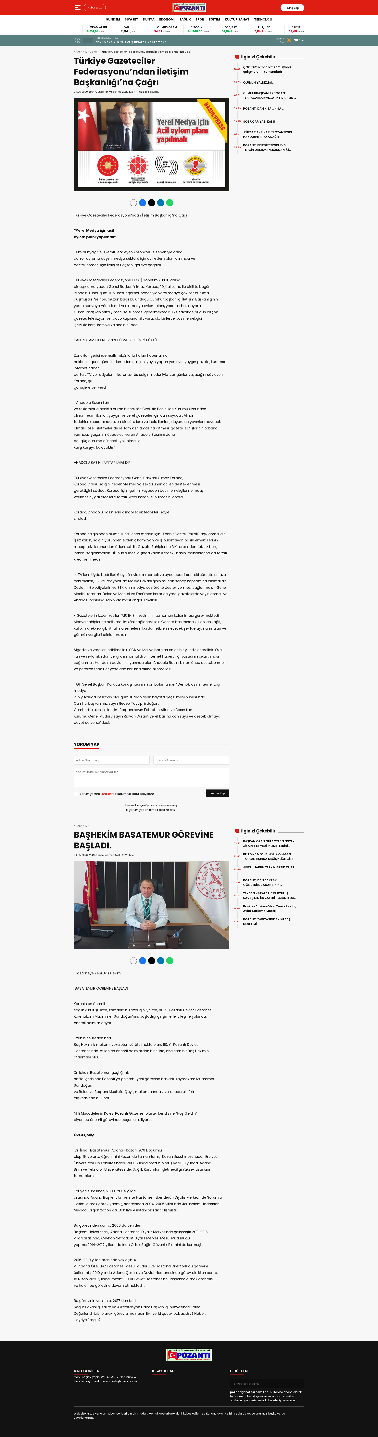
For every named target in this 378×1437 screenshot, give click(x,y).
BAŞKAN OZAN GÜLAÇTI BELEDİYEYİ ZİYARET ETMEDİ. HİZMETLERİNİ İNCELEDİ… (269, 843)
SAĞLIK (185, 19)
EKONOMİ (167, 19)
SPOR (199, 19)
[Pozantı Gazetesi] (189, 7)
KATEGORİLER (86, 1371)
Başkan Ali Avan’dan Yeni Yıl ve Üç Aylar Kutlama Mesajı (269, 908)
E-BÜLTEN (239, 1371)
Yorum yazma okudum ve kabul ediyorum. (117, 794)
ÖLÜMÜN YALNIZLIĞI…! (259, 82)
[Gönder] (299, 1383)
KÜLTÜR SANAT (237, 19)
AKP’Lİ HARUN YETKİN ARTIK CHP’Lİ (269, 869)
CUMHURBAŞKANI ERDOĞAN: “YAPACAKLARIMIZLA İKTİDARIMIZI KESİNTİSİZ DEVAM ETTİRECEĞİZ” (268, 95)
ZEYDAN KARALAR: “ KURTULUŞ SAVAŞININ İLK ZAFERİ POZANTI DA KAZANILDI (268, 895)
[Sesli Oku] (133, 202)
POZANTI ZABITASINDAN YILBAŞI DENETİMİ (267, 921)
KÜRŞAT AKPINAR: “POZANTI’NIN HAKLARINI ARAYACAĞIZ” (267, 134)
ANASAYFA (80, 52)
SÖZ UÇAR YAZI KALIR (260, 121)
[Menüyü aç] (78, 7)
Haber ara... (95, 7)
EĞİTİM (214, 19)
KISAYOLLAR (163, 1371)
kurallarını (107, 794)
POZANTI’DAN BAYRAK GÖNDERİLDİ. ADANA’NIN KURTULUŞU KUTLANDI (261, 882)
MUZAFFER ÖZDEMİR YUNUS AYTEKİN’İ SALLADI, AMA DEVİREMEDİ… (144, 42)
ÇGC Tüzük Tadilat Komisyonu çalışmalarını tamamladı (267, 69)
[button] (85, 40)
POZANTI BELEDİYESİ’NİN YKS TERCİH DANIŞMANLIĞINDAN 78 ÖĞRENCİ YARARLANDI (266, 147)
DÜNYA (149, 19)
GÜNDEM (113, 19)
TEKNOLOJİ (263, 19)
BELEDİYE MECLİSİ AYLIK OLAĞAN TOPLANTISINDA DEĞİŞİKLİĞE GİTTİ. (269, 856)
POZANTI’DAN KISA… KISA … (263, 108)
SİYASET (131, 19)
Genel (93, 52)
